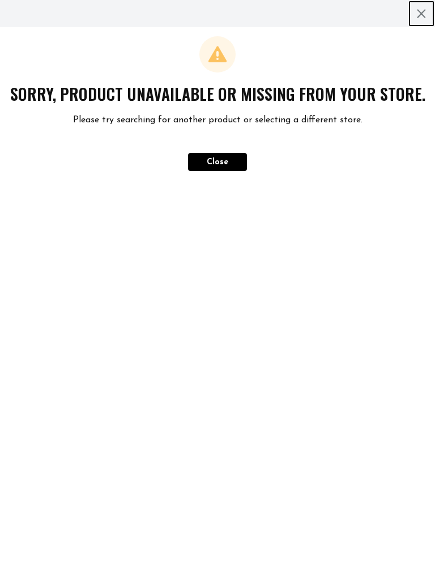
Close (217, 162)
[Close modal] (421, 13)
